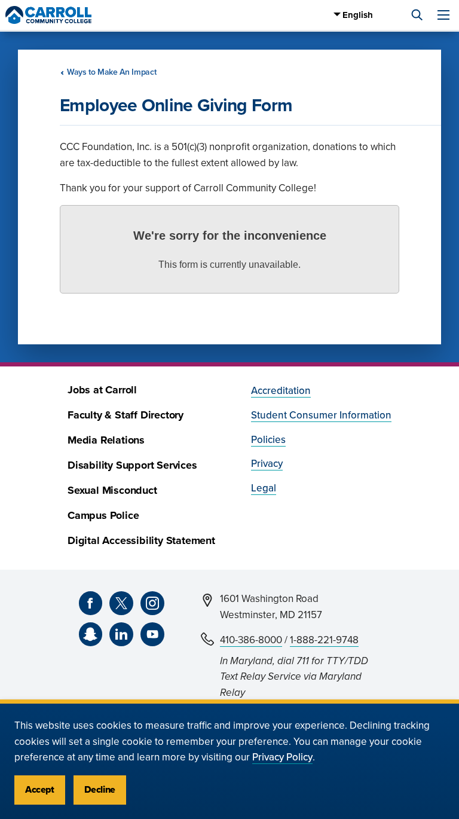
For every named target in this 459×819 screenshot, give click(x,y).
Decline (99, 790)
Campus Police (103, 515)
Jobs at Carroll (102, 390)
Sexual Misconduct (112, 490)
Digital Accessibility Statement (141, 540)
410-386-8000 (251, 640)
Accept (39, 790)
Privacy (267, 463)
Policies (268, 439)
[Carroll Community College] (48, 15)
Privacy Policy (282, 757)
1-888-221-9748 (324, 640)
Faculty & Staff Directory (125, 415)
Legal (263, 488)
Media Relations (106, 440)
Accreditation (281, 390)
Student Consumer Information (321, 415)
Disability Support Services (132, 465)
